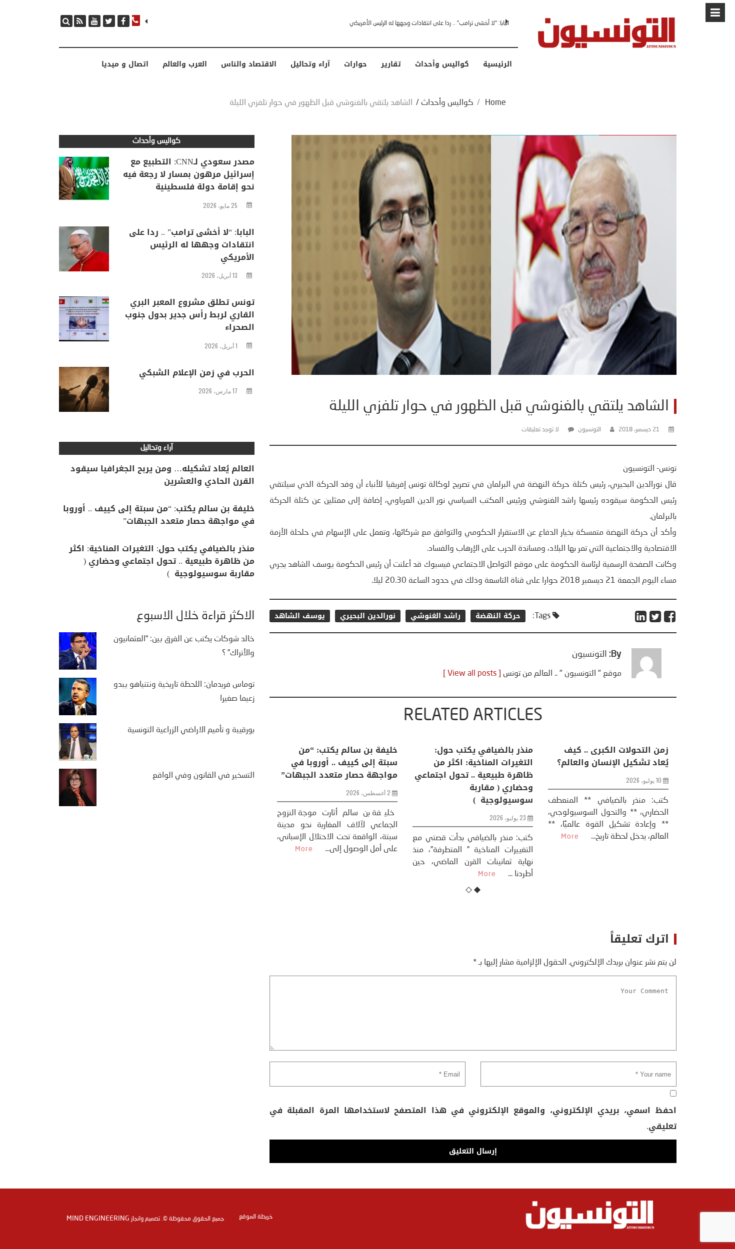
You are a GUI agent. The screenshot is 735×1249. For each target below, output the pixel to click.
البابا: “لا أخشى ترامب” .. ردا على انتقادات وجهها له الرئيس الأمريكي (191, 244)
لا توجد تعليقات (540, 430)
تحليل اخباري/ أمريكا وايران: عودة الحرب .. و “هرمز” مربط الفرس (669, 762)
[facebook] (124, 21)
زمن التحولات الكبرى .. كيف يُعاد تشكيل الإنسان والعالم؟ (534, 756)
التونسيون (589, 430)
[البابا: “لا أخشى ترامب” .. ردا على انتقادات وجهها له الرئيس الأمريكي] (84, 251)
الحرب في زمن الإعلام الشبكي (196, 372)
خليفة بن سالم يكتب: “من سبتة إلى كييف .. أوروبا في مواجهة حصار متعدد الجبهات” (158, 515)
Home (495, 103)
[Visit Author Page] (647, 676)
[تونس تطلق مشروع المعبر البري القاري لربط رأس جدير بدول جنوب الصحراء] (84, 321)
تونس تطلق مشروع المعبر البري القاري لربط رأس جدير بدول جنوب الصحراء (439, 23)
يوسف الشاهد (299, 616)
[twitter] (109, 21)
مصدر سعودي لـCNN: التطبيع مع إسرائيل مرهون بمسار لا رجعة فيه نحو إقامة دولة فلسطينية (188, 174)
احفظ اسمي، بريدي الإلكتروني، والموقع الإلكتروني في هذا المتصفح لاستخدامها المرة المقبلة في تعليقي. (473, 1118)
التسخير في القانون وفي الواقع (203, 776)
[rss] (80, 21)
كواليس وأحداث (442, 64)
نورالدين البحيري (368, 616)
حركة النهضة (498, 616)
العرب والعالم (184, 64)
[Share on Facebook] (670, 616)
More (409, 874)
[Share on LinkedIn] (641, 616)
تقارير (391, 64)
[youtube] (94, 21)
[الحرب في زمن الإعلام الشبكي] (84, 392)
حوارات (355, 64)
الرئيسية (497, 64)
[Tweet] (656, 616)
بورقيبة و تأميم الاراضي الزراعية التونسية (191, 730)
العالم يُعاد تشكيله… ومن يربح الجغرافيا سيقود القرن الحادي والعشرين (162, 475)
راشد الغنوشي (435, 616)
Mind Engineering (98, 1218)
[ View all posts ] (472, 674)
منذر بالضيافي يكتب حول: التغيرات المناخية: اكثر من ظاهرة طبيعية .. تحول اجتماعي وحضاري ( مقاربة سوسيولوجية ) (395, 775)
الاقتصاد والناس (248, 64)
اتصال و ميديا (125, 64)
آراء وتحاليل (310, 64)
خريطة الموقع (255, 1217)
